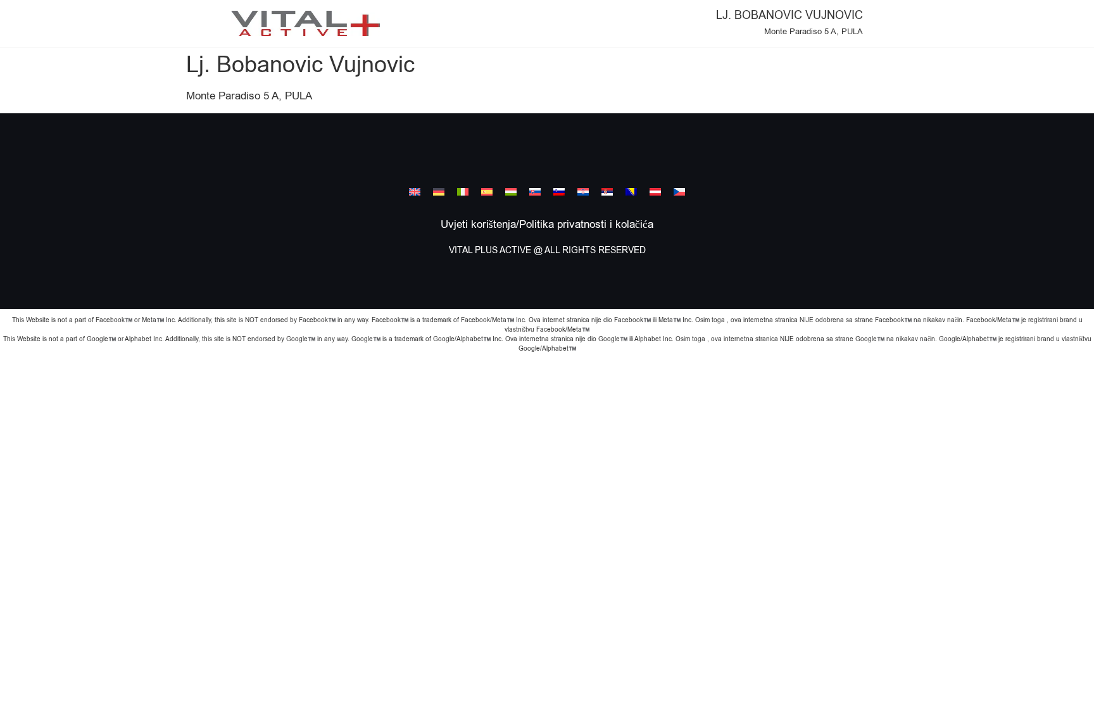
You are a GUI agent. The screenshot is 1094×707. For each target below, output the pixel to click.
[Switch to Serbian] (607, 192)
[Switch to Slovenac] (559, 192)
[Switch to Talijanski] (463, 192)
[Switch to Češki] (679, 192)
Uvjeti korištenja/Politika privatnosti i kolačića (547, 224)
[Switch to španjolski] (487, 192)
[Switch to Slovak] (535, 192)
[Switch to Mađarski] (511, 192)
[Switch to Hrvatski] (583, 192)
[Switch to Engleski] (415, 192)
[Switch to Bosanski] (631, 192)
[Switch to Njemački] (439, 192)
